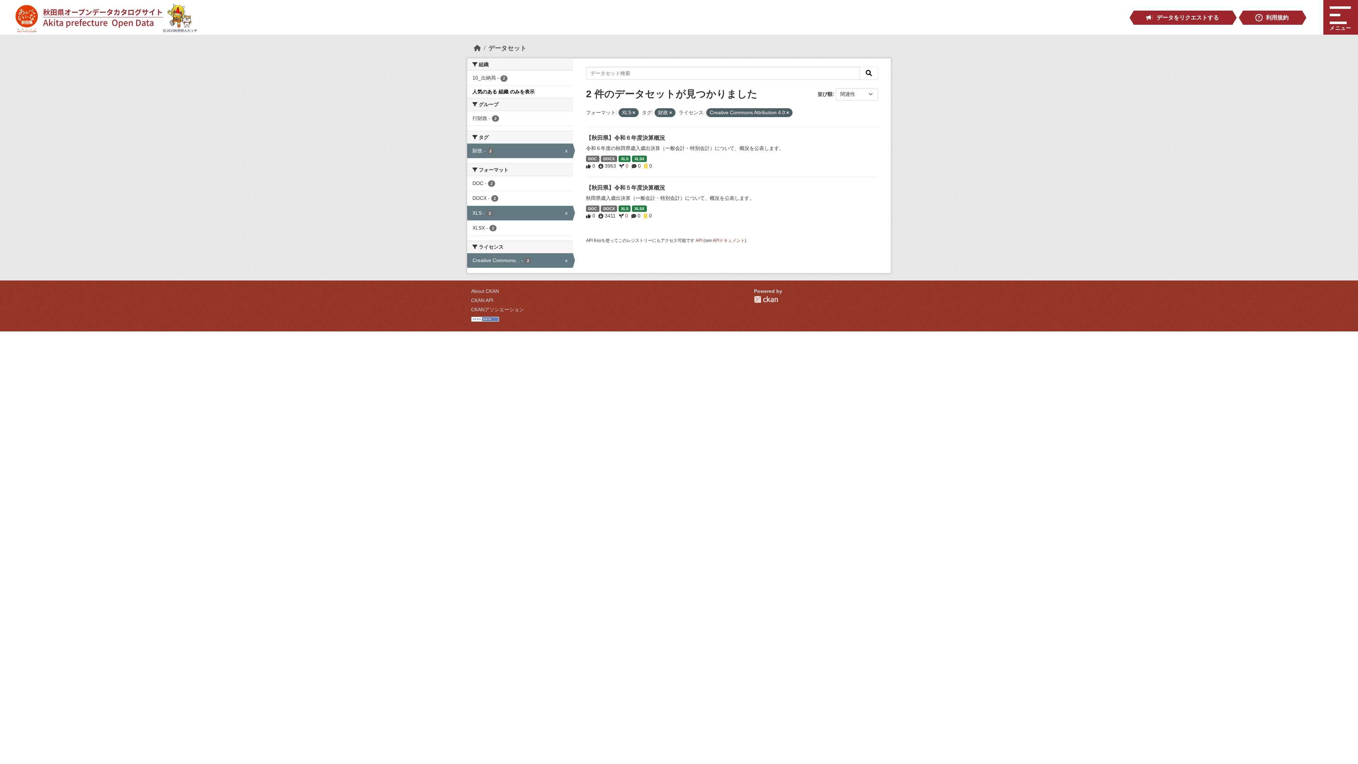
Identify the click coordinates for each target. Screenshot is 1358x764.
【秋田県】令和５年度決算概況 (625, 188)
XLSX (639, 159)
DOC (592, 159)
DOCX (609, 159)
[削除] (634, 113)
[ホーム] (477, 48)
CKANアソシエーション (497, 309)
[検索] (869, 73)
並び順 (825, 94)
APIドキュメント (729, 240)
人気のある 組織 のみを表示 (503, 91)
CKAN (766, 299)
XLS (624, 159)
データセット (507, 48)
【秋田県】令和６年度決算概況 (625, 138)
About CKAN (485, 291)
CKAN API (482, 300)
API (699, 240)
